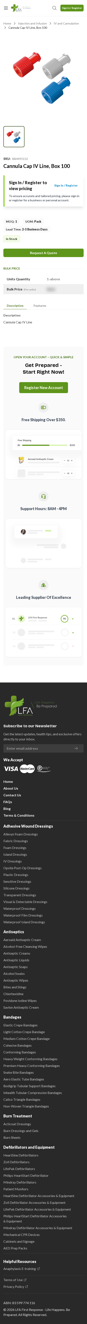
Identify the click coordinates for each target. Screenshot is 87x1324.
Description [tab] (15, 305)
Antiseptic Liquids (16, 960)
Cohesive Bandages (17, 1045)
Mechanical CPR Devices (21, 1235)
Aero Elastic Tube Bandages (23, 1079)
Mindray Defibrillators (19, 1182)
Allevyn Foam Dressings (20, 834)
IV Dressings (12, 861)
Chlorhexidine (13, 994)
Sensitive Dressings (17, 881)
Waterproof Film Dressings (23, 915)
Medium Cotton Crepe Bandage (26, 1039)
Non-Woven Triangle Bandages (26, 1106)
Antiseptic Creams (16, 953)
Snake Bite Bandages (18, 1072)
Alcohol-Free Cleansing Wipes (25, 946)
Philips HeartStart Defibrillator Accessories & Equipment (35, 1218)
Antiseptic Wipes (15, 980)
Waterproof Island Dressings (24, 922)
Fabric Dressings (15, 841)
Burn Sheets (11, 1137)
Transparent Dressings (19, 895)
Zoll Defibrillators (16, 1162)
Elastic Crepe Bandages (20, 1025)
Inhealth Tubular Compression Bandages (32, 1093)
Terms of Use (13, 1280)
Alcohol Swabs (14, 973)
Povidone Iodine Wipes (20, 1000)
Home (7, 23)
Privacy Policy (13, 1286)
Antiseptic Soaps (15, 967)
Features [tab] (40, 305)
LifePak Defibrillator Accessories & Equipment (37, 1209)
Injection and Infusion (32, 23)
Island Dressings (15, 854)
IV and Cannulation (66, 23)
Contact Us (12, 795)
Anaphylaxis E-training (19, 1268)
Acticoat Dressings (17, 1124)
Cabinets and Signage (18, 1241)
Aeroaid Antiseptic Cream (22, 940)
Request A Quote (43, 253)
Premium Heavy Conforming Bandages (31, 1066)
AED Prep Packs (15, 1248)
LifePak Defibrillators (19, 1169)
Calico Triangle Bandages (21, 1099)
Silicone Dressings (16, 888)
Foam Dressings (14, 848)
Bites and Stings (14, 987)
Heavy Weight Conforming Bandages (30, 1059)
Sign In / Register (72, 8)
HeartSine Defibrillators (20, 1155)
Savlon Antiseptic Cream (21, 1007)
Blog (7, 808)
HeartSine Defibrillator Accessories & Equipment (38, 1196)
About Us (10, 788)
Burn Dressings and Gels (20, 1131)
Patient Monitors (15, 1189)
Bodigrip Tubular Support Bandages (29, 1086)
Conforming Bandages (19, 1052)
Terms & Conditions (18, 815)
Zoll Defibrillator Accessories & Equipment (34, 1202)
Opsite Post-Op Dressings (22, 868)
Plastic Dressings (15, 875)
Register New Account (43, 387)
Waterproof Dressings (19, 908)
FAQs (7, 802)
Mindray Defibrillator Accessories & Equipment (37, 1228)
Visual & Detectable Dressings (25, 902)
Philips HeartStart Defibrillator (26, 1175)
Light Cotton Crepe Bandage (24, 1032)
